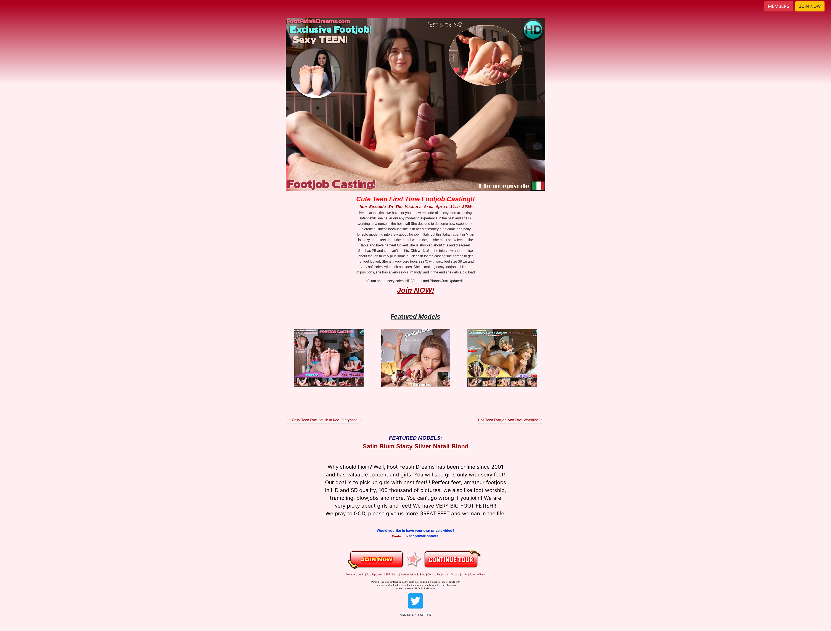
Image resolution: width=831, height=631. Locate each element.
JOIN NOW (810, 6)
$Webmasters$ (409, 574)
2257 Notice (391, 574)
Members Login (355, 574)
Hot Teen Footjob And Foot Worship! (508, 420)
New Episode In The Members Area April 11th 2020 (416, 206)
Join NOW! (415, 290)
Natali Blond (451, 446)
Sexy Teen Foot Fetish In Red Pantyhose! (325, 420)
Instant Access (450, 574)
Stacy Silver (413, 446)
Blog (422, 574)
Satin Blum (379, 446)
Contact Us (400, 536)
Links (464, 574)
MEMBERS (778, 6)
